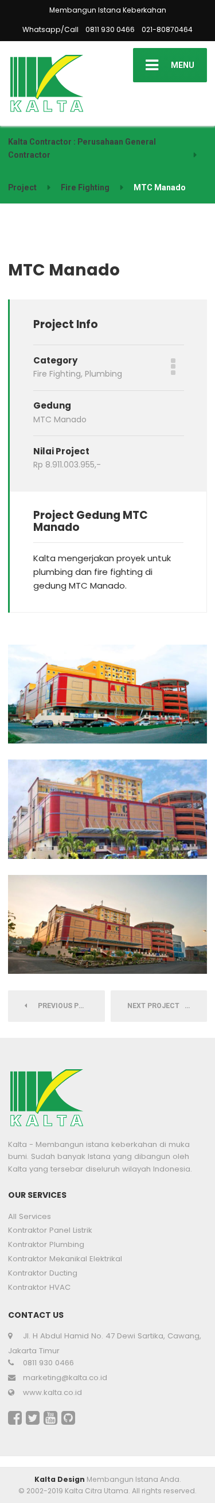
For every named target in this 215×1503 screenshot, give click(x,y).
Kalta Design (59, 1479)
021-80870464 (167, 29)
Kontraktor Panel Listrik (50, 1230)
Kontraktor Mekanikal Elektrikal (65, 1258)
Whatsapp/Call (50, 29)
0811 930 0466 (110, 29)
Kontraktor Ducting (42, 1273)
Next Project (156, 1006)
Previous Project (68, 1006)
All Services (29, 1216)
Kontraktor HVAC (39, 1287)
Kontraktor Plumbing (46, 1244)
